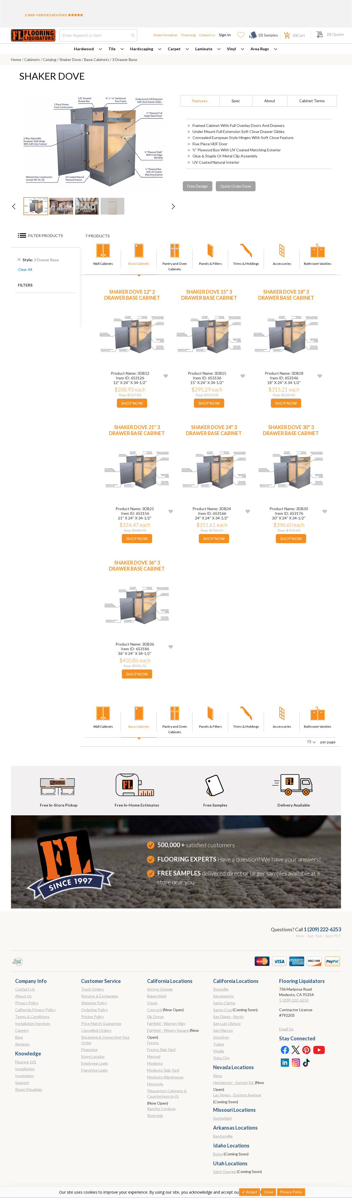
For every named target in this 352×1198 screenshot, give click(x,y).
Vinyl (231, 48)
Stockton (221, 1037)
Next (170, 207)
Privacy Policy (26, 1002)
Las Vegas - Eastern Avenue (237, 1095)
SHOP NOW (132, 403)
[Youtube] (319, 1049)
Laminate (203, 48)
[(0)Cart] (284, 34)
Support (22, 1082)
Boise (218, 1154)
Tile (112, 48)
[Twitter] (295, 1049)
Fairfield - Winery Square (168, 1030)
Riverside (155, 1115)
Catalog (50, 59)
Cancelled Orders (96, 1030)
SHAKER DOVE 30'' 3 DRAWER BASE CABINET (291, 430)
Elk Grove (155, 1016)
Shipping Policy (94, 1002)
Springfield (222, 1118)
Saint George (224, 1171)
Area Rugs (260, 48)
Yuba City (221, 1057)
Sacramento (223, 996)
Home (16, 59)
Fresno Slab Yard (161, 1049)
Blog (19, 1037)
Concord (154, 1009)
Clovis (152, 1002)
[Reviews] (75, 15)
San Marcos (223, 1030)
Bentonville (223, 1136)
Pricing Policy (92, 1016)
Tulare (218, 1044)
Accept (251, 1192)
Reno (217, 1075)
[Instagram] (295, 1062)
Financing (188, 35)
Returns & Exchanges (99, 996)
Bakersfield (156, 996)
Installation (25, 1068)
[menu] (176, 49)
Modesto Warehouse (165, 1077)
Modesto (155, 1063)
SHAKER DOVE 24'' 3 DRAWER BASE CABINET (214, 430)
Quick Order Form (235, 186)
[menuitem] (88, 49)
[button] (165, 375)
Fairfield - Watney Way (166, 1023)
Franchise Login (94, 1070)
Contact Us (207, 35)
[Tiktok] (306, 1062)
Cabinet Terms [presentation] (312, 100)
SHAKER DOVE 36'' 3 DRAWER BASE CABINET (137, 566)
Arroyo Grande (160, 989)
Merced (153, 1056)
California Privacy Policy (35, 1009)
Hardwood (84, 48)
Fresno (153, 1042)
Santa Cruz (222, 1009)
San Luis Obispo (227, 1023)
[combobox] (98, 35)
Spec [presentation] (236, 100)
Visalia (218, 1051)
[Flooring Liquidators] (33, 35)
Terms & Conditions (32, 1016)
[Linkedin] (284, 1062)
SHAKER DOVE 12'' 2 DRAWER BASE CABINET (132, 295)
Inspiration (24, 1075)
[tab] (200, 100)
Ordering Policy (94, 1009)
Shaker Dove (70, 59)
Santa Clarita (224, 1002)
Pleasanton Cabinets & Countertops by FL (167, 1093)
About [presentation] (269, 100)
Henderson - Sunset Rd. (233, 1082)
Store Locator (93, 1056)
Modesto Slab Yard (163, 1070)
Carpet (174, 48)
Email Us (286, 1029)
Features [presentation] (200, 100)
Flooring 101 (25, 1062)
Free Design (197, 186)
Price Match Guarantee (101, 1023)
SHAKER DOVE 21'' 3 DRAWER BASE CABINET (137, 430)
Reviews (22, 1044)
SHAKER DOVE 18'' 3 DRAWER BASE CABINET (286, 295)
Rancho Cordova (161, 1108)
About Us (23, 996)
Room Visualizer (165, 35)
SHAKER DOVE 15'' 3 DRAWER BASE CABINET (209, 295)
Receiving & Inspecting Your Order (105, 1040)
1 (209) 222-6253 (322, 929)
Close (268, 1192)
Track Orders (92, 989)
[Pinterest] (306, 1049)
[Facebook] (284, 1049)
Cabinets (32, 59)
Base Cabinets (97, 59)
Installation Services (32, 1023)
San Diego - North (228, 1016)
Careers (22, 1030)
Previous (16, 207)
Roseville (221, 989)
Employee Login (94, 1063)
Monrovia (155, 1084)
